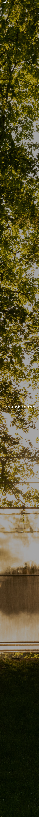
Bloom (5, 3)
